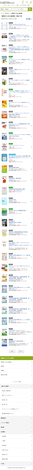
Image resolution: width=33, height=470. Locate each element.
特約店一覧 (4, 400)
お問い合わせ (5, 450)
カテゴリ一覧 (6, 5)
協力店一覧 (4, 404)
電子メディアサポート (7, 395)
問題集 (2, 370)
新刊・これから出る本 (21, 5)
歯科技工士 (7, 13)
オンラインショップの (10, 409)
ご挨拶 (3, 440)
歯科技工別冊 (4, 374)
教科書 (2, 366)
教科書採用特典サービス (8, 413)
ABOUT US (4, 454)
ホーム (2, 13)
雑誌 (28, 5)
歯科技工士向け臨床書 (6, 362)
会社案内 (4, 436)
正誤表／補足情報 (6, 390)
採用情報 (4, 445)
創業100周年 (5, 459)
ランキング (13, 5)
